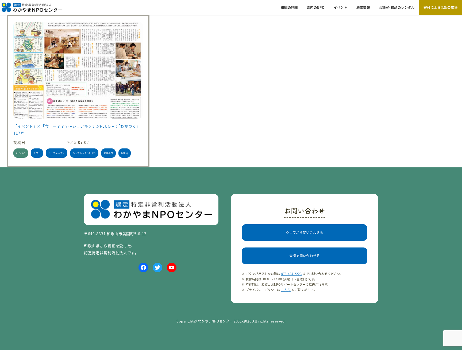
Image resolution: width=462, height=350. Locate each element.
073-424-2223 (291, 274)
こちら (286, 290)
